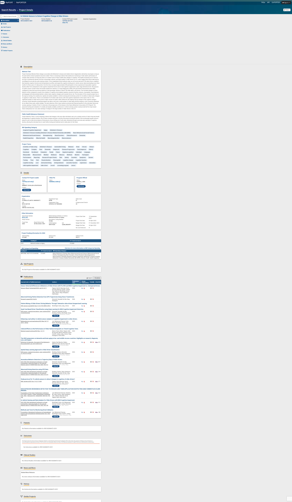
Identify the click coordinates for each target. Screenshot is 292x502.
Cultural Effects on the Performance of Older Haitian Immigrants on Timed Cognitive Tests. (49, 329)
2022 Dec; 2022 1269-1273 (36, 414)
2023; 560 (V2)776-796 (35, 395)
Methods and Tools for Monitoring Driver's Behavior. (37, 410)
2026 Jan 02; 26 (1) (34, 288)
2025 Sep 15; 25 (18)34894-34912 (35, 306)
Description (6, 20)
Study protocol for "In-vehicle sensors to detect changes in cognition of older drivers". (48, 379)
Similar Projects (8, 50)
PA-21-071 (25, 217)
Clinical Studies (7, 40)
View (56, 316)
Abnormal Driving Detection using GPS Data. (35, 369)
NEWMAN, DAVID (54, 181)
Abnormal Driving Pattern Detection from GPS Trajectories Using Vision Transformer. (47, 297)
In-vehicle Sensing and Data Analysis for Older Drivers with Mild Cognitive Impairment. (48, 400)
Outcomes (6, 37)
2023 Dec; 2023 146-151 (34, 363)
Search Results (9, 10)
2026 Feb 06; (29, 299)
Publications (6, 30)
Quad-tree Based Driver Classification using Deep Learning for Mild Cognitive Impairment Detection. (52, 309)
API (268, 2)
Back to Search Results (10, 16)
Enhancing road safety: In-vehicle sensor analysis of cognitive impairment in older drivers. (49, 319)
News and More (7, 44)
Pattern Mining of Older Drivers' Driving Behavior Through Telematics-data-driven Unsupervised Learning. (54, 303)
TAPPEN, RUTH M (27, 181)
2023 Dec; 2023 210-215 (34, 373)
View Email (27, 190)
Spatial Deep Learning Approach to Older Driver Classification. (40, 350)
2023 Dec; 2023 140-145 (34, 404)
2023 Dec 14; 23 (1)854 (31, 381)
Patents (5, 34)
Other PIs (65, 22)
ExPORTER (276, 2)
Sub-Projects (7, 27)
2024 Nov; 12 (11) (32, 331)
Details (5, 24)
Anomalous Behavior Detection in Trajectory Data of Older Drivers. (41, 359)
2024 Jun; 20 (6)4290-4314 (35, 343)
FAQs (263, 2)
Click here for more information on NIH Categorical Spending (82, 248)
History (5, 47)
